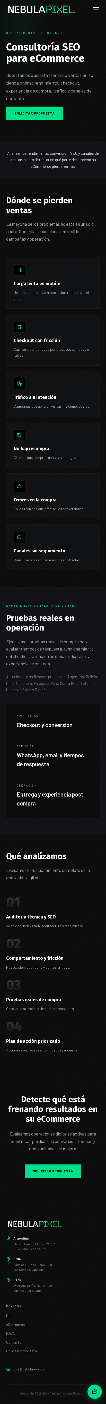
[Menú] (96, 9)
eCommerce (15, 1324)
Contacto (13, 1342)
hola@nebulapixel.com (30, 1369)
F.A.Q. (10, 1333)
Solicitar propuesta (34, 113)
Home (10, 1315)
